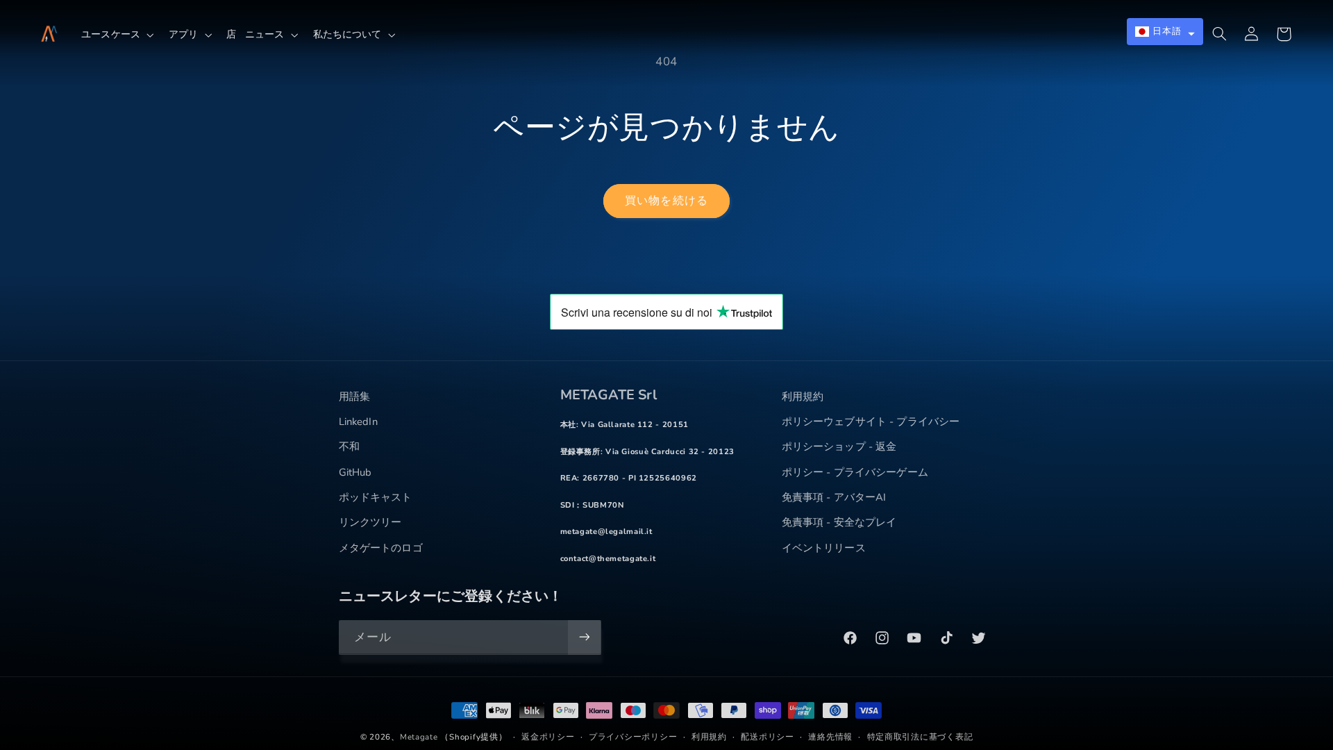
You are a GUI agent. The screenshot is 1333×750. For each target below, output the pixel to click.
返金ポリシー (547, 736)
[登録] (584, 637)
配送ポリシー (767, 736)
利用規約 (709, 736)
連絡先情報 (830, 736)
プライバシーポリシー (633, 736)
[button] (120, 34)
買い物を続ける (666, 200)
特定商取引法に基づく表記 (920, 736)
